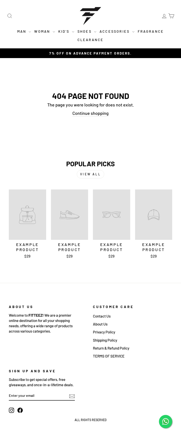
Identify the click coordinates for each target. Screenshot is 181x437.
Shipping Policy (105, 340)
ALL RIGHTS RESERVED (91, 420)
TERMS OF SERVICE (108, 356)
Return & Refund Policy (111, 348)
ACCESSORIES (115, 31)
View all (90, 174)
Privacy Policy (104, 332)
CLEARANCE (90, 40)
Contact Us (102, 316)
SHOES (85, 31)
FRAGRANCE (151, 31)
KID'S (64, 31)
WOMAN (42, 31)
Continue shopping (90, 113)
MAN (22, 31)
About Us (100, 324)
